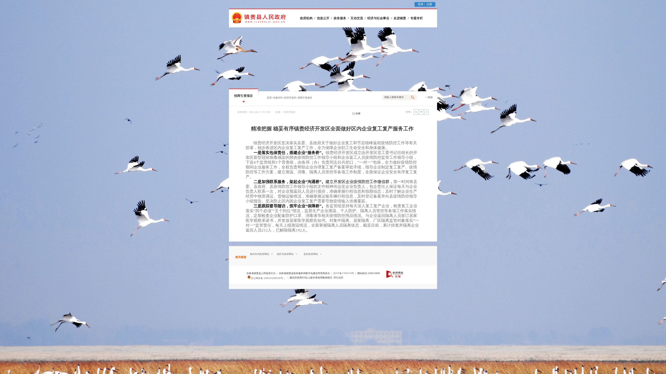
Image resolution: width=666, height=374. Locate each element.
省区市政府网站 (285, 254)
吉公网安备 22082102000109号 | (268, 278)
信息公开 (323, 18)
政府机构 (306, 18)
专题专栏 (416, 18)
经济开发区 (290, 97)
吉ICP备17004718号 (343, 273)
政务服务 (340, 18)
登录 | (421, 4)
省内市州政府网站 (259, 254)
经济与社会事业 (378, 18)
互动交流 (357, 18)
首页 (269, 97)
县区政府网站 (311, 254)
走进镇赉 (400, 18)
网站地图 (338, 277)
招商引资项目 (305, 97)
